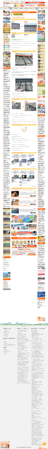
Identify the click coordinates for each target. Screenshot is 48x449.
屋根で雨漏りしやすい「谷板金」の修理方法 (6, 145)
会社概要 (42, 8)
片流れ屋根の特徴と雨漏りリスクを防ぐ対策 (7, 130)
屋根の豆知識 (33, 415)
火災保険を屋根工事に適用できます (22, 346)
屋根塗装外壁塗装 (42, 67)
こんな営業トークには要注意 (41, 222)
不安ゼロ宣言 (5, 333)
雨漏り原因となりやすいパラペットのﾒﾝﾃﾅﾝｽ (7, 98)
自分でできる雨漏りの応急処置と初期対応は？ (41, 201)
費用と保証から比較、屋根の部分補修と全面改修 (41, 145)
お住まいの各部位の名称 (34, 378)
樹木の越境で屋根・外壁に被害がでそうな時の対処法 (41, 230)
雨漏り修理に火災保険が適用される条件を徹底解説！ (38, 444)
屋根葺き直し (42, 60)
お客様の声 (21, 8)
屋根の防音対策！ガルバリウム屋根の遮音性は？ (41, 133)
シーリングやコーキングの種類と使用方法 (7, 118)
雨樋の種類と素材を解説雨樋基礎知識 (7, 200)
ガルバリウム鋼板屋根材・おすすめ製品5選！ (37, 346)
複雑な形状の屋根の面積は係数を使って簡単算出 (37, 384)
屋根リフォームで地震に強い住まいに (22, 345)
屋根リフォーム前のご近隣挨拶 (21, 337)
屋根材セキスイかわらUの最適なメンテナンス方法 (41, 169)
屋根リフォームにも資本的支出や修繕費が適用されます (24, 361)
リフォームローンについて (21, 360)
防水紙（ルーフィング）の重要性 (35, 414)
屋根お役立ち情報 (40, 179)
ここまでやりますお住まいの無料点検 (37, 8)
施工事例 (16, 8)
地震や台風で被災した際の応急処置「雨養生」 (7, 122)
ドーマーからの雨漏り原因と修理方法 (6, 192)
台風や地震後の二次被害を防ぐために (41, 186)
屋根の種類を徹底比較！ (40, 150)
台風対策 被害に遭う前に (20, 344)
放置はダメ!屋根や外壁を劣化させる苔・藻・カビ (7, 164)
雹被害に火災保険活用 (34, 442)
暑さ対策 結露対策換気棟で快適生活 (6, 138)
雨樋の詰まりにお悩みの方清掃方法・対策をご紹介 (41, 252)
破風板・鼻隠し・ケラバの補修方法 (36, 367)
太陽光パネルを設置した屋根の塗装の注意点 (41, 163)
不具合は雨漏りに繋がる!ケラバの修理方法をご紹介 (37, 373)
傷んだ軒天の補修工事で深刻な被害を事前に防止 (7, 90)
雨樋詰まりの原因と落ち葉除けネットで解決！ (41, 254)
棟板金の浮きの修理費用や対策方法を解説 (7, 81)
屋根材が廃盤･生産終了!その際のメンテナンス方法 (37, 375)
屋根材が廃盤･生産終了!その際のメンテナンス (7, 166)
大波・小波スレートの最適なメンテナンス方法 (7, 114)
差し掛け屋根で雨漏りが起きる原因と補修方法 (37, 433)
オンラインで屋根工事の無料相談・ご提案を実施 (41, 211)
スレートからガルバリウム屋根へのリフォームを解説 (41, 119)
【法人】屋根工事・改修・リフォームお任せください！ (24, 352)
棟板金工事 (42, 63)
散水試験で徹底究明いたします (21, 343)
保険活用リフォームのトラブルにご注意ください (41, 232)
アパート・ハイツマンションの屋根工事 (41, 259)
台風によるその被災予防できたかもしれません (41, 181)
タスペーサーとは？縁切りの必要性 (6, 92)
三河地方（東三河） (6, 287)
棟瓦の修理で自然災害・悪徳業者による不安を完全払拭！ (38, 377)
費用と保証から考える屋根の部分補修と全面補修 (23, 362)
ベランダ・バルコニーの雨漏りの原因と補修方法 (7, 104)
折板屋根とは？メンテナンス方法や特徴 (41, 161)
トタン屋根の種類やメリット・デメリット (41, 159)
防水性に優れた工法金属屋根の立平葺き (6, 120)
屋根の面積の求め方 (6, 125)
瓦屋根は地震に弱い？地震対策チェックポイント (41, 190)
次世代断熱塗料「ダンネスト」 (40, 197)
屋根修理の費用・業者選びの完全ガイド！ (7, 73)
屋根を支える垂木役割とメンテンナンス (6, 185)
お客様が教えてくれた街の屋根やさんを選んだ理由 (9, 344)
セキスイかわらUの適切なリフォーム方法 (36, 338)
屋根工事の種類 (41, 42)
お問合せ (5, 268)
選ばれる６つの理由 (6, 331)
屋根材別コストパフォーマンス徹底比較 (7, 158)
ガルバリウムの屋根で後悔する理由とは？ (6, 175)
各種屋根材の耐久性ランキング (35, 417)
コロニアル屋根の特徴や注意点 (40, 158)
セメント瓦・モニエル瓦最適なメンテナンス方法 (7, 108)
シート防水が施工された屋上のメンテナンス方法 (7, 96)
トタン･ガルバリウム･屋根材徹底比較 (6, 173)
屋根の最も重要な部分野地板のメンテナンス (6, 155)
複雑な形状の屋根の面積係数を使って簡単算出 (7, 127)
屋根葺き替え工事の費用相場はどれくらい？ (41, 143)
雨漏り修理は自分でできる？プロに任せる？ (7, 77)
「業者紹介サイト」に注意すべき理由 (41, 234)
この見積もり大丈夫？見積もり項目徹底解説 (41, 218)
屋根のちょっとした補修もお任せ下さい (22, 336)
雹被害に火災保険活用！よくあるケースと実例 (41, 204)
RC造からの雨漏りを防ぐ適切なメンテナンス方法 (7, 188)
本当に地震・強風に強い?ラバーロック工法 (7, 124)
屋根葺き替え (42, 45)
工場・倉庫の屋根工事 (41, 257)
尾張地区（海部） (6, 283)
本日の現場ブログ (6, 343)
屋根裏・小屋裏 (6, 136)
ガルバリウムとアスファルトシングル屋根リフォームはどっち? (7, 171)
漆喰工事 (42, 51)
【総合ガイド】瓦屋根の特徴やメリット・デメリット (38, 355)
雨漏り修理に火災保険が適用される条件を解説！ (41, 203)
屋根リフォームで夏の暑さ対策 (21, 348)
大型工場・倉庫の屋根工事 (21, 349)
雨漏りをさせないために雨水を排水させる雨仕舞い (37, 434)
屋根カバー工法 (43, 48)
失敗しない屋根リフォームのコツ (41, 139)
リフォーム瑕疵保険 (6, 334)
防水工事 (42, 57)
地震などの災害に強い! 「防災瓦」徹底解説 (41, 192)
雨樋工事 (42, 54)
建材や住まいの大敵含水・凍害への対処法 (6, 140)
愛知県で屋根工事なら (6, 264)
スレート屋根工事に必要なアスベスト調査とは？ (7, 202)
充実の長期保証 (5, 335)
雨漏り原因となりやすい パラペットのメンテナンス (23, 368)
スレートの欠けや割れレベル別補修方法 (41, 156)
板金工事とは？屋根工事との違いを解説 (7, 79)
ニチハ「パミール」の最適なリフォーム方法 (37, 339)
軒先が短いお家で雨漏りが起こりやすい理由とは (7, 148)
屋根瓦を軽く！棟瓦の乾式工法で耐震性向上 (41, 188)
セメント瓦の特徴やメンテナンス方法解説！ (7, 106)
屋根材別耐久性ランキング (6, 160)
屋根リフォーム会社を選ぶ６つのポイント (41, 177)
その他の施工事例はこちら (34, 186)
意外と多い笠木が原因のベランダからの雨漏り (7, 88)
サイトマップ (5, 270)
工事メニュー (32, 8)
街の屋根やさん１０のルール (7, 332)
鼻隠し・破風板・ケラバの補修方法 (7, 84)
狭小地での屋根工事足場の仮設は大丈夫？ (41, 172)
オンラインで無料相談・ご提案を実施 (22, 331)
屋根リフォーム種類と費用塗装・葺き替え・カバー (41, 152)
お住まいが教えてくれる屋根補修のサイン (41, 147)
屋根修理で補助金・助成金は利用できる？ (41, 206)
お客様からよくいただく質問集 (35, 337)
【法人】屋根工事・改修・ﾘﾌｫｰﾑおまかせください (41, 262)
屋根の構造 (33, 379)
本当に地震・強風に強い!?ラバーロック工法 (36, 431)
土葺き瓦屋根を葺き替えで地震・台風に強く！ (7, 110)
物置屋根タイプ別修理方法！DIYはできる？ (41, 245)
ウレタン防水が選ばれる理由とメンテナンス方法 (7, 94)
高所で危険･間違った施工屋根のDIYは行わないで (7, 183)
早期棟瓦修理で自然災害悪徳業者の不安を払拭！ (7, 112)
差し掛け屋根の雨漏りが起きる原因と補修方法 (7, 134)
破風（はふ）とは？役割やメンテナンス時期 (7, 206)
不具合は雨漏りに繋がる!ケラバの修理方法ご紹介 (7, 86)
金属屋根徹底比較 (34, 420)
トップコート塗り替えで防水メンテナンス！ (7, 204)
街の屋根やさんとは (6, 330)
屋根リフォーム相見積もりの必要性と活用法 (23, 358)
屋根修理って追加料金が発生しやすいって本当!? (41, 229)
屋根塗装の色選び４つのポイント (40, 195)
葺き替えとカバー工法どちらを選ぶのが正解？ (41, 149)
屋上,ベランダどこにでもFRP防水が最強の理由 (7, 100)
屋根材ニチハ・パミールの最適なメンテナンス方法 (41, 167)
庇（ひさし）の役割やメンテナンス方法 (7, 190)
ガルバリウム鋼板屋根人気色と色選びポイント (41, 126)
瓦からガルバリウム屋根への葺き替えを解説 (41, 120)
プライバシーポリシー (6, 266)
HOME (12, 10)
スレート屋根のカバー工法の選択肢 (41, 154)
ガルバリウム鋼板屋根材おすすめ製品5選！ (41, 128)
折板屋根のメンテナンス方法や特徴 (36, 362)
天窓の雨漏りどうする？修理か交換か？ (7, 194)
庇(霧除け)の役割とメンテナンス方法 (6, 116)
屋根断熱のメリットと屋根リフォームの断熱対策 (7, 198)
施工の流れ (26, 8)
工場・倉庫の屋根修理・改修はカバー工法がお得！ (41, 248)
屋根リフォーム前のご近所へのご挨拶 (40, 214)
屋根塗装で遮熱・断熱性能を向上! (41, 199)
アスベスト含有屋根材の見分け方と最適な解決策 (7, 150)
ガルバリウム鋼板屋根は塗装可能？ (41, 122)
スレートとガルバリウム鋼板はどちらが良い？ (41, 117)
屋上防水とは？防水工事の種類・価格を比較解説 (7, 102)
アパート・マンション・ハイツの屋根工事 (22, 350)
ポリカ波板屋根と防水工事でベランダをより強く (41, 250)
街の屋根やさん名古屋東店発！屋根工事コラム (9, 345)
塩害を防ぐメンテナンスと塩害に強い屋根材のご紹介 (38, 427)
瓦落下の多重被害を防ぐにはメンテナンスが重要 (41, 183)
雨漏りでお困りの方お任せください (22, 335)
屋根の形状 (33, 380)
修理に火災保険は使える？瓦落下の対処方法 (41, 184)
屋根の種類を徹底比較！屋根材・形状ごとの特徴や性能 (38, 356)
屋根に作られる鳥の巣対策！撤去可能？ (41, 256)
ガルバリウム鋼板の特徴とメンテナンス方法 (7, 179)
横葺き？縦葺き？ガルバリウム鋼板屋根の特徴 (41, 129)
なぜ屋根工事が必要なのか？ (41, 138)
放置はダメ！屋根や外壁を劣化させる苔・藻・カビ (37, 428)
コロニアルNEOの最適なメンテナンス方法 (41, 170)
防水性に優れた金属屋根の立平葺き (36, 423)
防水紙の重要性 (6, 153)
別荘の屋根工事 (19, 351)
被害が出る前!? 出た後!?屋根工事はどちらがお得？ (41, 220)
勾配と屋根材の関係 (6, 141)
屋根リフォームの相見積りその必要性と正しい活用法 (41, 212)
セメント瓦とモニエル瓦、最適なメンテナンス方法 (37, 364)
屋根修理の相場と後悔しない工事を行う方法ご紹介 (23, 356)
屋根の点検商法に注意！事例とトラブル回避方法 (41, 225)
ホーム (5, 8)
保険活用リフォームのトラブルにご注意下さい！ (37, 425)
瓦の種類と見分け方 (34, 412)
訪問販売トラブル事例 (41, 223)
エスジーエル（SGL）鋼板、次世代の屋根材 (37, 422)
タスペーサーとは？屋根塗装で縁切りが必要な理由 (37, 372)
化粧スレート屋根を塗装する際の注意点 (40, 165)
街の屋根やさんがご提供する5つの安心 (10, 8)
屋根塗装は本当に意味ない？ (6, 75)
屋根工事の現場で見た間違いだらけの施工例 (41, 193)
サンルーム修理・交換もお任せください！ (41, 246)
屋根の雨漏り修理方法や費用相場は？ (7, 186)
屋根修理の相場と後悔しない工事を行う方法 (41, 141)
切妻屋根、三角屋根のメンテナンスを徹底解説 (7, 132)
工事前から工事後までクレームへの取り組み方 (41, 216)
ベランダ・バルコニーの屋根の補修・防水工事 (23, 347)
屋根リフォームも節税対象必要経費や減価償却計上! (41, 264)
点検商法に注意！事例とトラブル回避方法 (22, 338)
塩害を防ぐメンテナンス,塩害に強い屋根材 (7, 162)
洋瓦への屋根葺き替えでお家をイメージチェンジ (7, 168)
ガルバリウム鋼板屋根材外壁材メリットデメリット (41, 131)
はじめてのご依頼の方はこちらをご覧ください (23, 330)
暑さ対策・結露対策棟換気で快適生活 (36, 386)
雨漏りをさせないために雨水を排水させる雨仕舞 (7, 143)
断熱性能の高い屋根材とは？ (6, 196)
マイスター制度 (5, 336)
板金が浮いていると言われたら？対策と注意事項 (41, 227)
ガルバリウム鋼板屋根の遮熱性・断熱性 (41, 124)
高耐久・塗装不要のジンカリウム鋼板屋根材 (7, 181)
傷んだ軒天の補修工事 (34, 407)
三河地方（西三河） (6, 286)
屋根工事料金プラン (20, 333)
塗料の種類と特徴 (41, 271)
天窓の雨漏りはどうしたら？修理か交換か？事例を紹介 (38, 368)
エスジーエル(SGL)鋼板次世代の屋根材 (7, 177)
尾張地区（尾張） (6, 282)
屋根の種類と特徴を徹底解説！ (6, 70)
